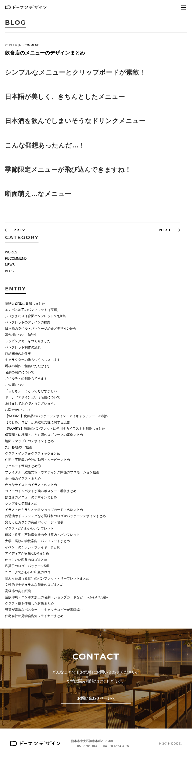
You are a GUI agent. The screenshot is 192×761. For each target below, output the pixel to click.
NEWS (10, 265)
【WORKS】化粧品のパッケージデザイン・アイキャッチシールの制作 (56, 416)
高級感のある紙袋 (18, 591)
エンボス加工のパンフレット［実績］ (32, 310)
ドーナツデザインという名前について (32, 397)
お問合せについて (18, 410)
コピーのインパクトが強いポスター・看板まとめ (40, 491)
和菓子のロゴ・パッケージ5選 (27, 566)
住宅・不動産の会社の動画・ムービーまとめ (37, 460)
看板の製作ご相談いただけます (27, 366)
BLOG (9, 271)
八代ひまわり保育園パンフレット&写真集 (35, 316)
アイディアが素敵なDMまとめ (27, 553)
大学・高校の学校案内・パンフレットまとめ (37, 541)
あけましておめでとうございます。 (31, 403)
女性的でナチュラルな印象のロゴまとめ (34, 585)
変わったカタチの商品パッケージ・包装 (34, 522)
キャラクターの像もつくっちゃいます (32, 360)
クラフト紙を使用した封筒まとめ (29, 603)
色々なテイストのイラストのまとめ (31, 485)
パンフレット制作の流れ (23, 347)
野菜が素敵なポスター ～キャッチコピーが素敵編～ (44, 610)
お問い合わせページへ (96, 698)
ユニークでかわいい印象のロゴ (27, 572)
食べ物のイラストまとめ (23, 478)
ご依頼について (16, 385)
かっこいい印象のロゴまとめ (26, 560)
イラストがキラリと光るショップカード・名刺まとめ (44, 510)
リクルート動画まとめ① (23, 466)
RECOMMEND (29, 45)
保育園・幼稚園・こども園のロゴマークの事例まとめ (44, 435)
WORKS (11, 252)
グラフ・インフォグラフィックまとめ (32, 453)
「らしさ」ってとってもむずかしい (31, 391)
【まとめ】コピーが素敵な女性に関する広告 (37, 422)
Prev (19, 230)
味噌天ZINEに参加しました (25, 303)
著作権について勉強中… (23, 335)
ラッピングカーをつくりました (27, 341)
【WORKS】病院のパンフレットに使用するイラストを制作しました (55, 428)
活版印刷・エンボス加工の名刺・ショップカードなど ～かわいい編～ (57, 597)
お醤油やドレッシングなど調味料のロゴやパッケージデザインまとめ (55, 516)
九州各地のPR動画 (18, 447)
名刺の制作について (19, 372)
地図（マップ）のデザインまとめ (29, 441)
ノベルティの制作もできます (26, 378)
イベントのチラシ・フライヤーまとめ (32, 547)
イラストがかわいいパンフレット (29, 528)
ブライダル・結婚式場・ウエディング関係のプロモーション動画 (52, 472)
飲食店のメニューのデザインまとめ (45, 52)
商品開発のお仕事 (18, 353)
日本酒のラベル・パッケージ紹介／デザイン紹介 (40, 328)
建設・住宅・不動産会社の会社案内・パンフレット (42, 535)
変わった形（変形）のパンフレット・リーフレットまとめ (47, 578)
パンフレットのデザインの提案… (29, 322)
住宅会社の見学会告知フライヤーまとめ (34, 616)
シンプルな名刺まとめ (21, 503)
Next (165, 230)
